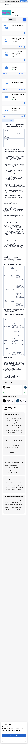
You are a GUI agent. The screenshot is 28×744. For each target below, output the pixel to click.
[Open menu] (3, 4)
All (5, 19)
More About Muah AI (8, 120)
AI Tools (8, 8)
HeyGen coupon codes (19, 260)
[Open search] (25, 4)
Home (3, 8)
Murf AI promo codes (19, 250)
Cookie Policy (7, 732)
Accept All (14, 735)
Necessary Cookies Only (14, 740)
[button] (6, 12)
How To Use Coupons (20, 120)
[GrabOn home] (8, 5)
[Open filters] (24, 19)
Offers (12, 19)
